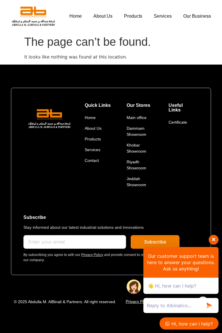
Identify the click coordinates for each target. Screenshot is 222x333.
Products (133, 16)
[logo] (33, 16)
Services (163, 16)
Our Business (197, 16)
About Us (102, 16)
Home (75, 16)
